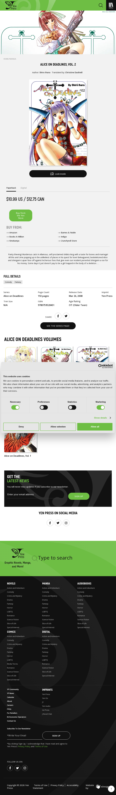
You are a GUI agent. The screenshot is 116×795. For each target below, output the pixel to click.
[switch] (44, 407)
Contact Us (11, 721)
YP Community (13, 689)
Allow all (95, 426)
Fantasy (18, 282)
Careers (10, 705)
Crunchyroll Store (69, 240)
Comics (11, 632)
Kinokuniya (14, 240)
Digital (46, 632)
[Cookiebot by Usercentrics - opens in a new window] (100, 366)
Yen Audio (46, 706)
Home (6, 59)
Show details (100, 418)
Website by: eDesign (97, 786)
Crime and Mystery (14, 596)
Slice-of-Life (11, 623)
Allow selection (58, 426)
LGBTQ (10, 611)
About (9, 701)
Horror (10, 608)
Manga (13, 59)
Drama (10, 600)
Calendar (10, 697)
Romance (11, 615)
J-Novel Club (47, 714)
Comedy (8, 282)
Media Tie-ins (12, 664)
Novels (11, 583)
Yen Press (46, 694)
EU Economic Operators (16, 717)
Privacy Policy (24, 746)
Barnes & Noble (68, 232)
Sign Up (56, 735)
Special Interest (13, 627)
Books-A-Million (16, 236)
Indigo (64, 236)
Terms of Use (41, 746)
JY (43, 702)
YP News (10, 693)
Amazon (13, 232)
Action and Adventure (15, 588)
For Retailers (12, 713)
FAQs (9, 709)
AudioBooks (84, 583)
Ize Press (45, 710)
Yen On (45, 698)
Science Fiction (13, 619)
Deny (21, 426)
